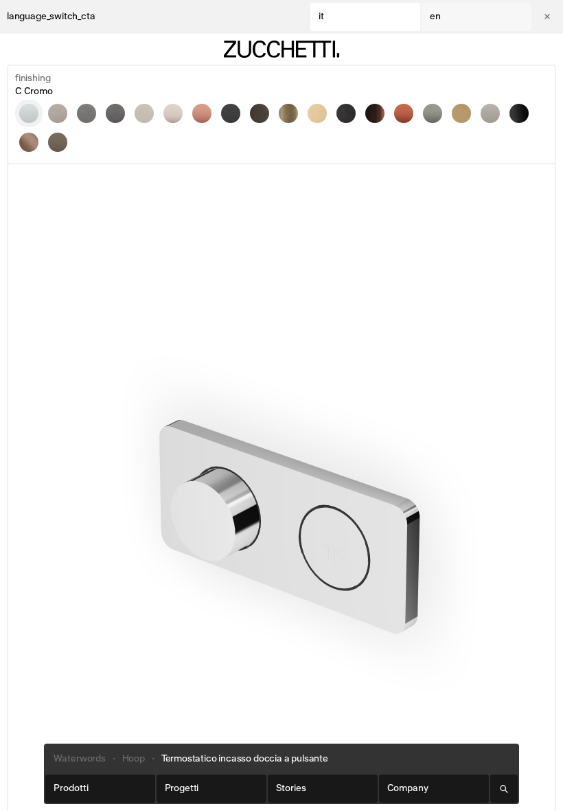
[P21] (259, 113)
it (321, 16)
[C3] (57, 113)
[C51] (115, 113)
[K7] (202, 113)
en (435, 16)
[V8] (57, 142)
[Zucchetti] (281, 49)
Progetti (182, 788)
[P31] (288, 113)
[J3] (173, 113)
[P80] (519, 113)
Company (407, 788)
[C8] (144, 113)
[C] (29, 113)
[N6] (230, 113)
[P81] (346, 113)
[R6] (403, 113)
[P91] (375, 113)
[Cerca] (504, 789)
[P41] (317, 113)
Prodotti (71, 788)
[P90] (29, 142)
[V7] (432, 113)
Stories (291, 788)
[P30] (461, 113)
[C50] (86, 113)
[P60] (490, 113)
